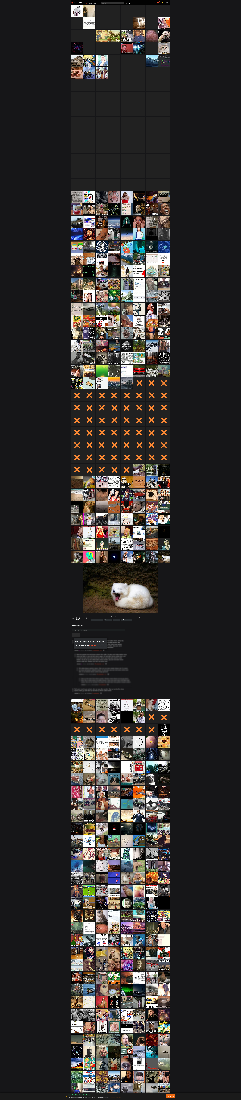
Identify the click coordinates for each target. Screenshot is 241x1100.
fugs (115, 619)
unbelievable (104, 617)
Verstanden (170, 1096)
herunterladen (130, 617)
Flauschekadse (95, 619)
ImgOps (118, 617)
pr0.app (156, 2)
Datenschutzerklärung (115, 1097)
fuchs (106, 619)
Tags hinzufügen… (149, 619)
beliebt (90, 3)
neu (86, 3)
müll (94, 3)
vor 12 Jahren (94, 617)
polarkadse (125, 619)
